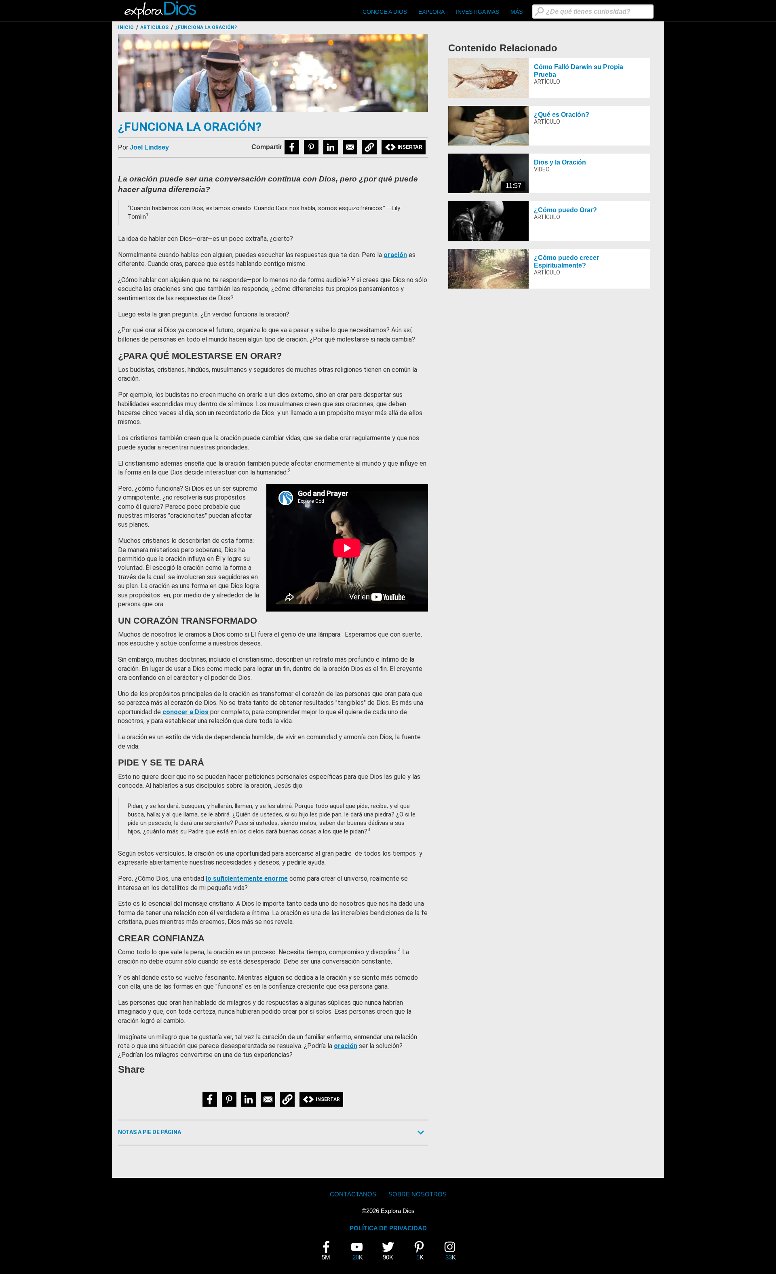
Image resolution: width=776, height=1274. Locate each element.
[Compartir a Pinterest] (311, 147)
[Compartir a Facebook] (292, 147)
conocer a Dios (185, 712)
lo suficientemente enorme (247, 878)
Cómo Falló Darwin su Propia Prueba (578, 70)
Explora (431, 11)
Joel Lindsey (149, 147)
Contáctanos (353, 1194)
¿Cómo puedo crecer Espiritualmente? (566, 261)
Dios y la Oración (560, 162)
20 (360, 1251)
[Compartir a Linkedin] (330, 147)
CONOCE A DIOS (385, 11)
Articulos (154, 27)
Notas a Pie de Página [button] (149, 1132)
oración (395, 255)
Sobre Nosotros (417, 1194)
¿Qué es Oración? (561, 114)
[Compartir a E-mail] (350, 147)
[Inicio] (161, 10)
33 (453, 1251)
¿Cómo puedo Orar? (565, 210)
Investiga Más (477, 11)
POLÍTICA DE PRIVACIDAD (388, 1228)
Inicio (126, 27)
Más (516, 11)
